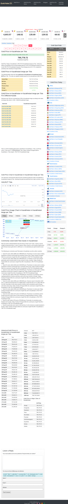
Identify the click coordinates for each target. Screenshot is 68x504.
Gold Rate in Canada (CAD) (55, 166)
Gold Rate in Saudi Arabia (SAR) (56, 217)
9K (37, 48)
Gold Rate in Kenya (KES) (55, 93)
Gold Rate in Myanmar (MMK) (56, 119)
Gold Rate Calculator (61, 3)
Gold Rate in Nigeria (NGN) (55, 95)
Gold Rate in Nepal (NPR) (55, 124)
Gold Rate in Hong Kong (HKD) (56, 107)
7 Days (4, 215)
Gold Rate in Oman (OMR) (55, 212)
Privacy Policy (27, 503)
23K (10, 48)
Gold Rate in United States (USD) (57, 171)
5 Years (31, 215)
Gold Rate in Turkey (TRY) (55, 154)
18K (21, 48)
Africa (51, 85)
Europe (52, 134)
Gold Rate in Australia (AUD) (55, 191)
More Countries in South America (55, 186)
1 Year (24, 215)
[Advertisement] (34, 18)
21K (18, 48)
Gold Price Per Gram (37, 3)
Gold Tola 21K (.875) (6, 113)
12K (29, 48)
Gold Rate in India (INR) (54, 112)
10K (33, 48)
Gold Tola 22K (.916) (6, 110)
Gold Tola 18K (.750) (6, 115)
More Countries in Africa (52, 100)
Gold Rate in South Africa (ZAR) (56, 97)
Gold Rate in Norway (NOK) (55, 151)
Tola (30, 45)
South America (53, 176)
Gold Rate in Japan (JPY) (55, 115)
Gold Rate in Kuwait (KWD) (55, 210)
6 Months (18, 215)
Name (4, 478)
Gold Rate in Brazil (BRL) (55, 181)
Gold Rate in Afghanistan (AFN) (56, 105)
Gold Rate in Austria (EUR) (55, 156)
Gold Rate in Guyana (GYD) (55, 183)
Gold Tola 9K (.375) (6, 124)
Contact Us (33, 503)
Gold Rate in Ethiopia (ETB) (55, 88)
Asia (51, 102)
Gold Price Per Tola (53, 3)
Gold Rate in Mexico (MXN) (55, 168)
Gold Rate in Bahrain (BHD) (55, 205)
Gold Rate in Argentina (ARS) (56, 178)
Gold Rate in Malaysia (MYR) (56, 122)
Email (4, 482)
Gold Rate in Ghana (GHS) (55, 90)
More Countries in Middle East (54, 219)
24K (6, 48)
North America (53, 163)
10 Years (37, 215)
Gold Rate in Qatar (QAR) (55, 214)
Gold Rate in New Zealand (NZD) (57, 193)
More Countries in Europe (53, 161)
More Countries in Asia (52, 131)
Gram (20, 45)
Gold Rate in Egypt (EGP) (55, 207)
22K (14, 48)
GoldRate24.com (35, 502)
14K (25, 48)
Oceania (52, 188)
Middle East (53, 198)
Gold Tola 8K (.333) (6, 126)
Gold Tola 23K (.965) (6, 108)
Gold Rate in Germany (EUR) (56, 158)
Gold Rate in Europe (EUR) (55, 145)
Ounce (15, 45)
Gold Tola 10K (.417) (6, 122)
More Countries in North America (54, 173)
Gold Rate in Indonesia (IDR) (55, 110)
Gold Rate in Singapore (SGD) (56, 129)
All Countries (53, 222)
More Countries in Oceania (53, 196)
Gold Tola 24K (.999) (6, 106)
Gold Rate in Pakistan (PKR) (55, 126)
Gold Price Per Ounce (27, 3)
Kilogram (45, 2)
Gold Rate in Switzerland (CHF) (56, 136)
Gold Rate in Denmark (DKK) (56, 143)
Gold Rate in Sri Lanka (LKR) (56, 117)
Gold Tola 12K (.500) (6, 119)
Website (5, 487)
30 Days (11, 215)
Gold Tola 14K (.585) (6, 117)
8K (40, 48)
